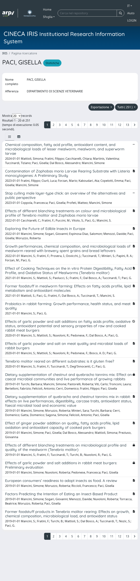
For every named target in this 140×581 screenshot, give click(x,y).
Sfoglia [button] (47, 17)
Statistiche (52, 63)
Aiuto (131, 13)
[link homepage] (10, 13)
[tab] (9, 137)
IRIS (4, 53)
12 (119, 125)
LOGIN (131, 20)
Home (47, 9)
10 (104, 125)
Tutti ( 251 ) (125, 107)
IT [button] (128, 6)
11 (111, 125)
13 (127, 125)
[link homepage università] (29, 13)
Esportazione (100, 107)
